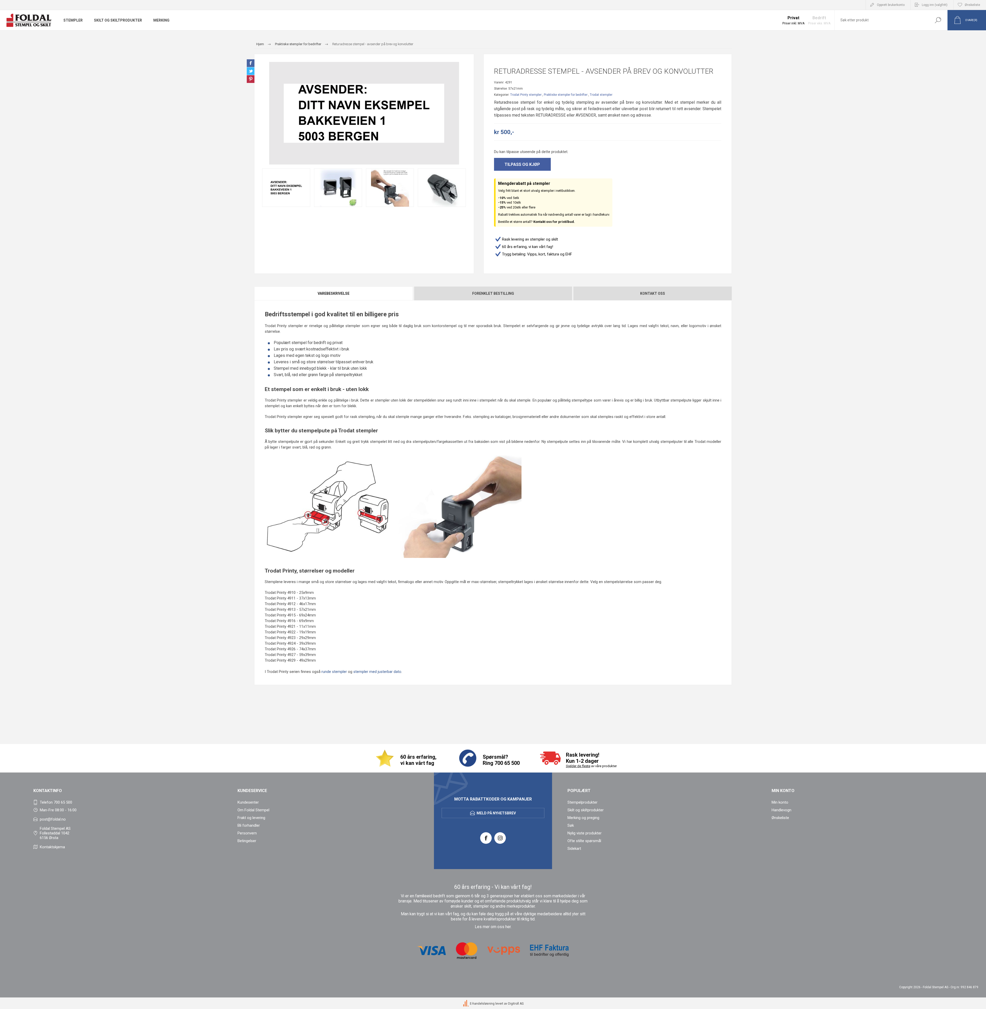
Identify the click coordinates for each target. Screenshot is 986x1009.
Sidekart (574, 848)
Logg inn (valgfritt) (934, 5)
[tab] (333, 293)
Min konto (780, 802)
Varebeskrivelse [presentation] (333, 293)
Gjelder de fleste (578, 766)
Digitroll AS (516, 1003)
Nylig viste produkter (584, 833)
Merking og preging (583, 817)
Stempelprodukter (582, 802)
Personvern (247, 833)
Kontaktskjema (52, 847)
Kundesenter (248, 802)
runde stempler (334, 671)
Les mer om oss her (493, 927)
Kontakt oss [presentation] (652, 293)
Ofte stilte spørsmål (584, 841)
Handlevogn (781, 810)
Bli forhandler (249, 825)
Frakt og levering (251, 817)
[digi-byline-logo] (466, 1003)
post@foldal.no (53, 819)
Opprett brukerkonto (891, 5)
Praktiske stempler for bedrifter (565, 95)
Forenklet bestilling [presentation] (493, 293)
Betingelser (247, 841)
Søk (937, 20)
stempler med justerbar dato (377, 671)
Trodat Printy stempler (526, 95)
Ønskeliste (780, 817)
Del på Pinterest (250, 79)
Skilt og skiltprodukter (585, 810)
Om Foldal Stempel (253, 810)
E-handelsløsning (482, 1003)
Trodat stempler (601, 95)
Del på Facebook (250, 63)
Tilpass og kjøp (522, 164)
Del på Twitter (250, 71)
